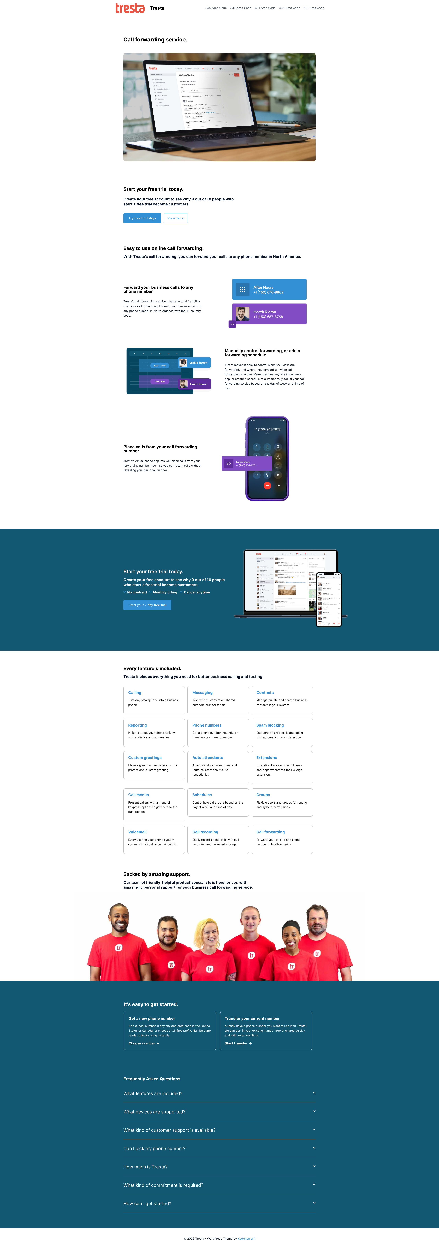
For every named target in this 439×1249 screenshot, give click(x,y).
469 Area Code (289, 8)
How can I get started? (147, 1203)
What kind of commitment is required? (163, 1185)
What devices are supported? (154, 1111)
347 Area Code (240, 8)
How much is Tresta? (145, 1166)
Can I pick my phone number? (154, 1148)
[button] (142, 218)
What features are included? (152, 1093)
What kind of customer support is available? (169, 1130)
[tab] (219, 1093)
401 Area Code (265, 8)
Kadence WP (246, 1238)
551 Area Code (314, 8)
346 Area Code (216, 8)
